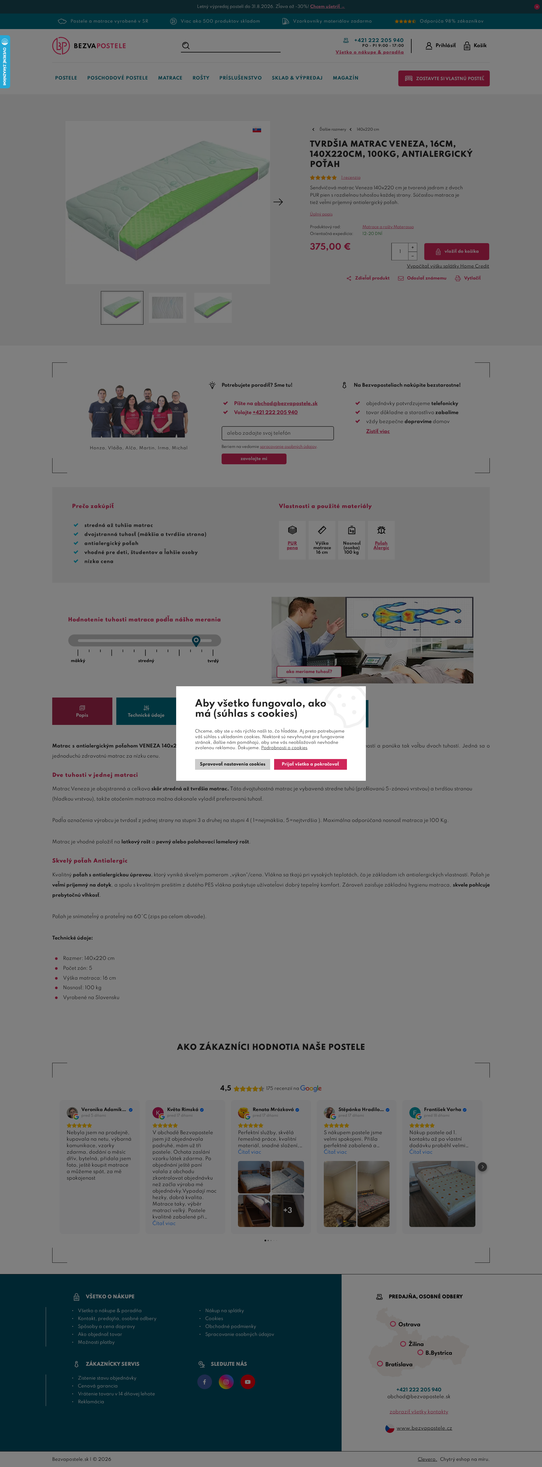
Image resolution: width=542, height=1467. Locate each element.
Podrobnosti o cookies (284, 748)
